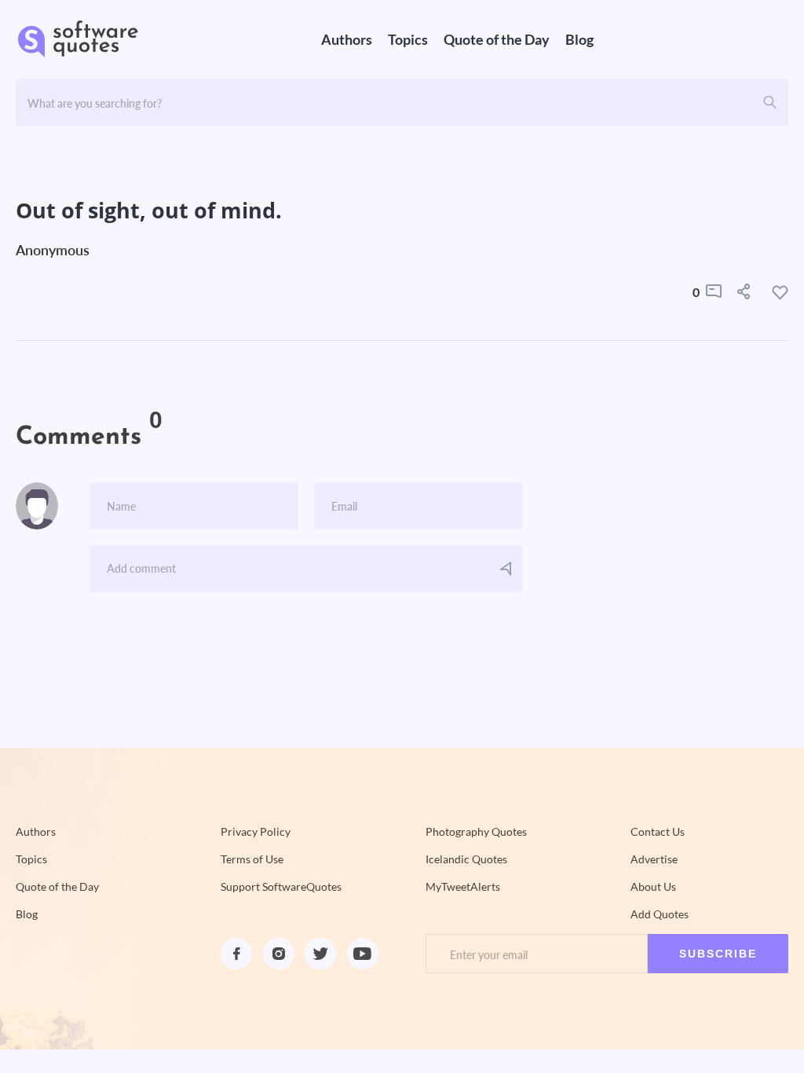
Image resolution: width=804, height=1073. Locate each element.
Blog (579, 39)
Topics (408, 39)
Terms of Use (252, 859)
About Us (653, 887)
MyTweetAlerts (463, 887)
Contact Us (657, 832)
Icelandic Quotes (466, 859)
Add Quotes (659, 914)
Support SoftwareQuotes (281, 887)
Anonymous (53, 249)
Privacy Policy (256, 832)
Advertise (654, 859)
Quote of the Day (497, 39)
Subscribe (718, 953)
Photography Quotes (476, 832)
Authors (346, 39)
